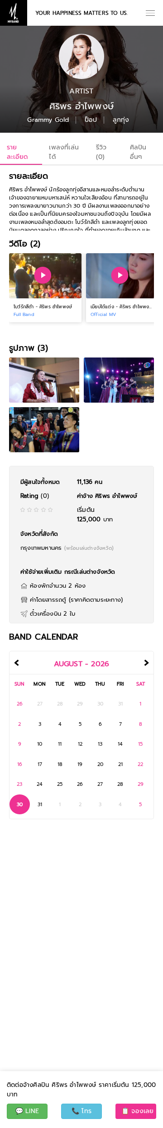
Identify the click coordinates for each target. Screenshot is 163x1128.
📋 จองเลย (137, 1111)
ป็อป (91, 120)
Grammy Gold (48, 120)
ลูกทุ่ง (121, 120)
